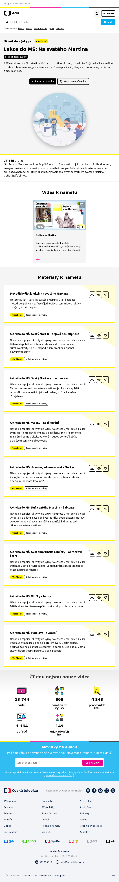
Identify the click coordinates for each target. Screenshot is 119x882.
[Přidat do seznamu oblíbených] (82, 205)
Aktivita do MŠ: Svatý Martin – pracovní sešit (40, 378)
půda (51, 28)
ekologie (60, 28)
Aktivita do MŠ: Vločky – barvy (30, 596)
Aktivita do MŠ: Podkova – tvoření (33, 633)
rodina (29, 28)
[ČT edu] (11, 14)
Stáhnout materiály (43, 81)
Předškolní (41, 41)
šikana (21, 28)
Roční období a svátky (15, 56)
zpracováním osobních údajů (59, 775)
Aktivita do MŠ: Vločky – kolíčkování (34, 423)
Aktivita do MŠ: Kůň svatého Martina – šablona (42, 507)
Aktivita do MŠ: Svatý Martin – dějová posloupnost (44, 334)
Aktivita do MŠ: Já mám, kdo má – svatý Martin (42, 467)
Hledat (108, 22)
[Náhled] (99, 294)
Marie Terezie (40, 28)
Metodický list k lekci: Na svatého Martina (39, 293)
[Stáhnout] (92, 294)
